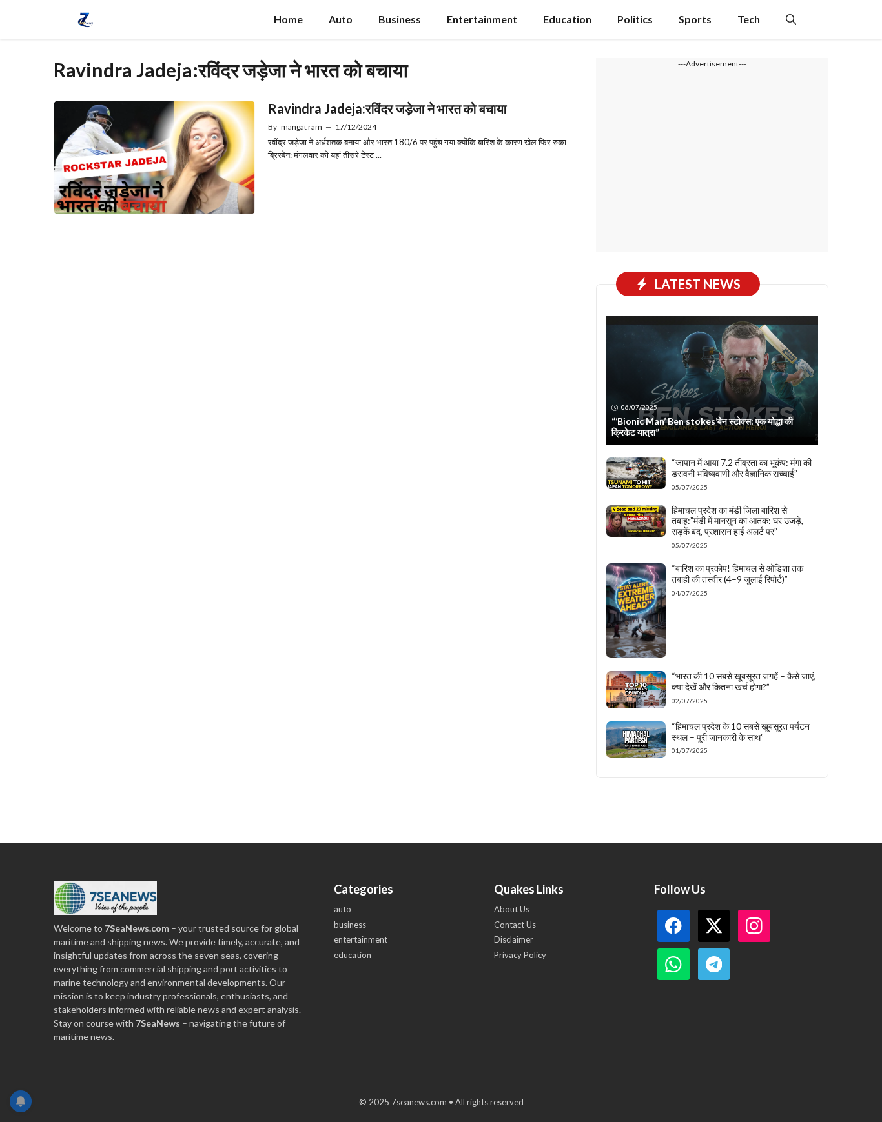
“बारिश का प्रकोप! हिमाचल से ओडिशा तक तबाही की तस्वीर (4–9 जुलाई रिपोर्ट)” (737, 574)
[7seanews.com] (86, 19)
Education (567, 19)
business (350, 924)
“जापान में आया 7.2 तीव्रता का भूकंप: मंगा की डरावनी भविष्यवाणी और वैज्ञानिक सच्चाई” (742, 468)
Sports (695, 19)
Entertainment (482, 19)
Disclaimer (513, 939)
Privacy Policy (520, 955)
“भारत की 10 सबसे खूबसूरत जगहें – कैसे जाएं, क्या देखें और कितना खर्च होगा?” (743, 681)
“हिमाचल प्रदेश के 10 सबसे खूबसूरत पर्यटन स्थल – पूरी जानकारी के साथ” (741, 732)
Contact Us (515, 924)
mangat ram (301, 127)
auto (342, 909)
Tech (748, 19)
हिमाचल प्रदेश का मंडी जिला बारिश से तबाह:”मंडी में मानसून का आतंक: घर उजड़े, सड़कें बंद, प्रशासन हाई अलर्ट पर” (737, 521)
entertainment (360, 939)
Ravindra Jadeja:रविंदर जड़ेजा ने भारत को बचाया (387, 108)
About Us (511, 909)
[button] (791, 19)
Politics (635, 19)
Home (288, 19)
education (352, 955)
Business (399, 19)
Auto (341, 19)
